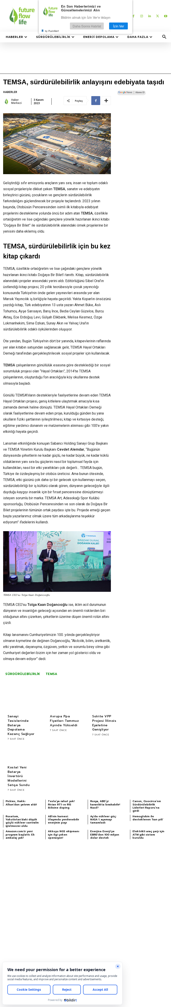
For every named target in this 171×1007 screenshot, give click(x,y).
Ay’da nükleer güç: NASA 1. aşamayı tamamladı (103, 819)
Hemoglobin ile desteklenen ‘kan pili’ (147, 817)
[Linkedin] (149, 16)
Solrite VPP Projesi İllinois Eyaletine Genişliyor (104, 723)
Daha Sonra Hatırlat (87, 26)
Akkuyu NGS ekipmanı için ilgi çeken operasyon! (63, 834)
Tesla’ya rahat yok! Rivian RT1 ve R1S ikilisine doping (61, 804)
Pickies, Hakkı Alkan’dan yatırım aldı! (21, 802)
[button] (164, 37)
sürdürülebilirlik (22, 674)
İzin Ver (118, 26)
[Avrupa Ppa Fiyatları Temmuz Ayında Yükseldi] (64, 701)
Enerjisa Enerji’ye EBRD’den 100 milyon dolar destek (104, 834)
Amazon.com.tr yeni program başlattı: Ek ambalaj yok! (20, 834)
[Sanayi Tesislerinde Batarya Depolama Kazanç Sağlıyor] (22, 701)
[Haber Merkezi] (6, 101)
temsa (51, 674)
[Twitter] (157, 16)
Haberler (10, 92)
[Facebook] (133, 16)
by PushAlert (52, 31)
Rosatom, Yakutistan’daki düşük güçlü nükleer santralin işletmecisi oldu (22, 821)
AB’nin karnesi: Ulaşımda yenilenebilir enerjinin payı (63, 819)
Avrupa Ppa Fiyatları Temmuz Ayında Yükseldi (64, 720)
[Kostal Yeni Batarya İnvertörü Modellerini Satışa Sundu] (22, 752)
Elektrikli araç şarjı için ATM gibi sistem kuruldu (148, 834)
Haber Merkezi (16, 101)
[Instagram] (141, 16)
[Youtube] (165, 16)
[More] (106, 100)
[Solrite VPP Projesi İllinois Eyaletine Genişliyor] (107, 701)
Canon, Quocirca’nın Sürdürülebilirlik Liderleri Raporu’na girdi (146, 806)
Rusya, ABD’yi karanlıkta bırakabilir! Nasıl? (105, 804)
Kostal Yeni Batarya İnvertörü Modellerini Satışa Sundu (19, 776)
